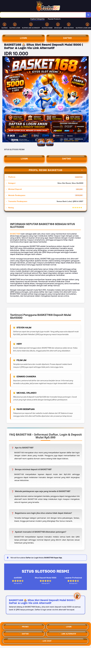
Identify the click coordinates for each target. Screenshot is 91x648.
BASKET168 (15, 234)
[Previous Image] (4, 100)
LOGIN (23, 38)
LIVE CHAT (47, 640)
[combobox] (43, 15)
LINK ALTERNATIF (68, 633)
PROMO (25, 626)
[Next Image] (87, 100)
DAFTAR (67, 38)
